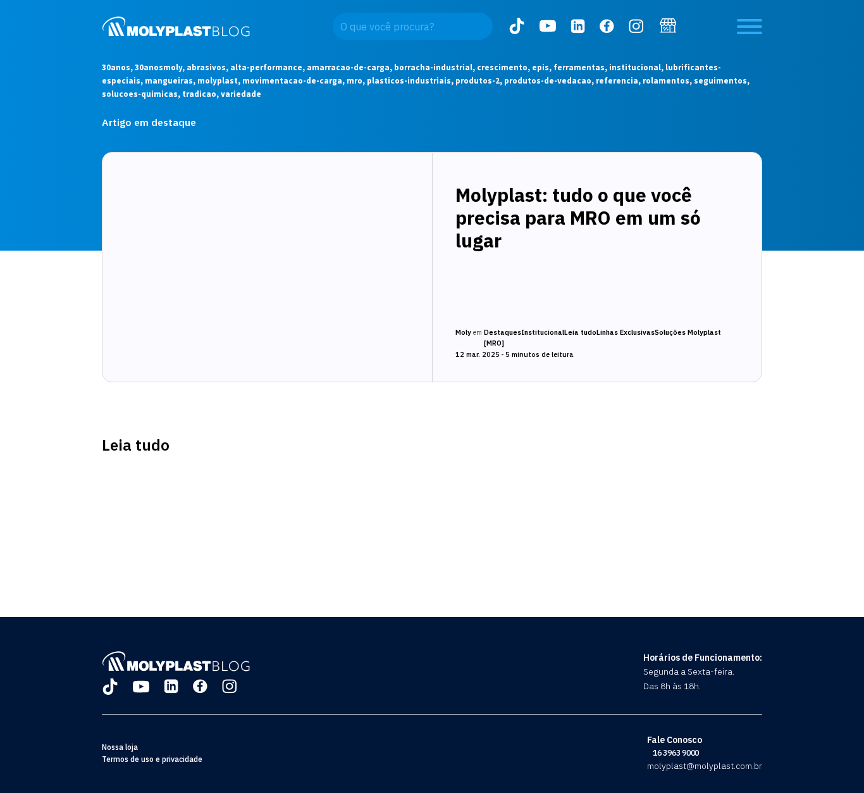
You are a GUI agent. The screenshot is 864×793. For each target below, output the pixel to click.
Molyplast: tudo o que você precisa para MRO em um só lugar (578, 217)
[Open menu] (749, 26)
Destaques (502, 332)
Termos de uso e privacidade (152, 759)
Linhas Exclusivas (625, 332)
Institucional (542, 332)
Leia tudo (580, 332)
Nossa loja (120, 747)
